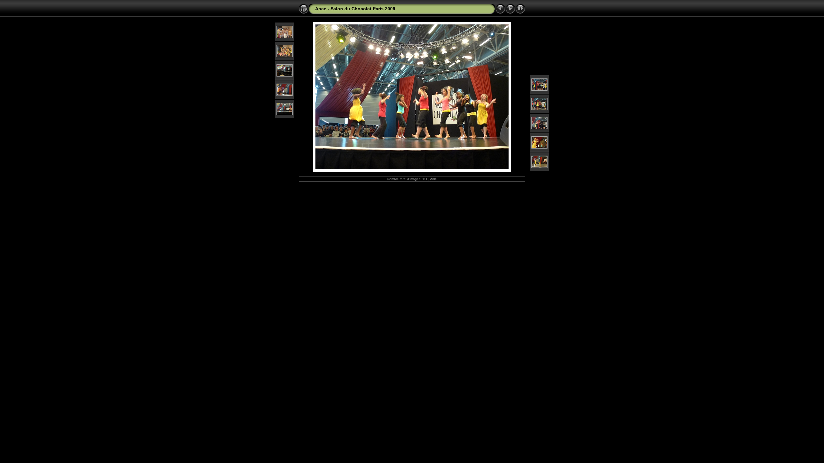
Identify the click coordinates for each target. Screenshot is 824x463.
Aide (433, 179)
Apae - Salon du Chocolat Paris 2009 (355, 8)
